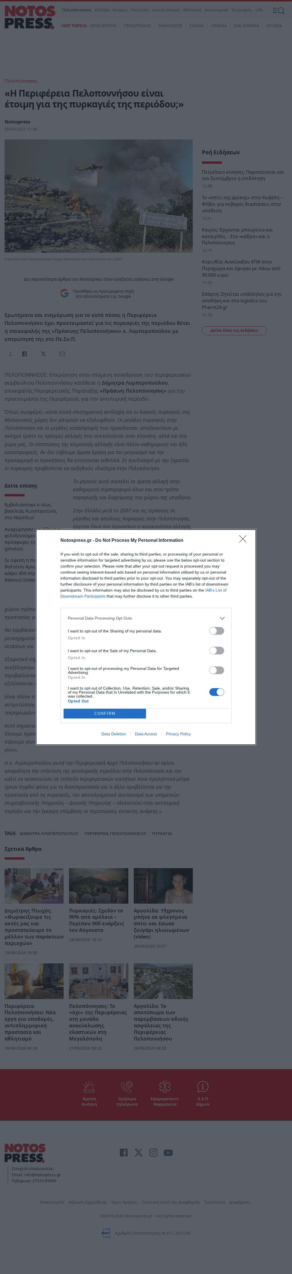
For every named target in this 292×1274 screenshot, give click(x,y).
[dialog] (146, 637)
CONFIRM (104, 713)
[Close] (244, 540)
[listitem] (146, 618)
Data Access (146, 734)
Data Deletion (114, 734)
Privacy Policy (178, 734)
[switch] (216, 631)
